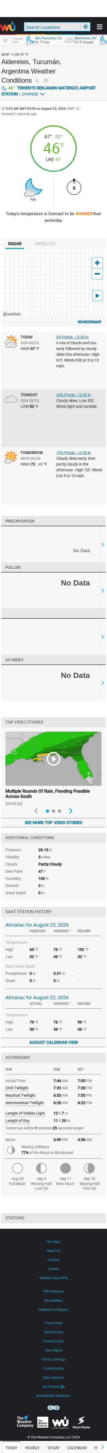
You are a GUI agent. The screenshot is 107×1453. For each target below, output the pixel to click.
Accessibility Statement (53, 1396)
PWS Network (53, 1291)
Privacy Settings (54, 1359)
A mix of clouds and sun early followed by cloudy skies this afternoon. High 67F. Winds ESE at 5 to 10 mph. (78, 354)
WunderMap (90, 322)
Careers (53, 1269)
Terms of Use (53, 1332)
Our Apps (53, 1242)
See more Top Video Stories (53, 822)
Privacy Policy (53, 1341)
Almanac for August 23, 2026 (37, 925)
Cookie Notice (53, 1368)
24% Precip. (73, 395)
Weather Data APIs (53, 1278)
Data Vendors (53, 1378)
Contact (54, 1260)
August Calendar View (53, 1042)
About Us (53, 1251)
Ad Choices (51, 1387)
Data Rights (53, 1350)
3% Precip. (72, 337)
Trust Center (53, 1323)
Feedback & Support (53, 1310)
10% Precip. (73, 452)
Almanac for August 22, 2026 (37, 997)
